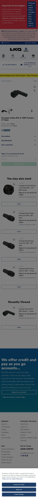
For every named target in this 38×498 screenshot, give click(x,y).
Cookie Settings (19, 494)
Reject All (19, 489)
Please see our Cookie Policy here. (12, 479)
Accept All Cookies (18, 484)
